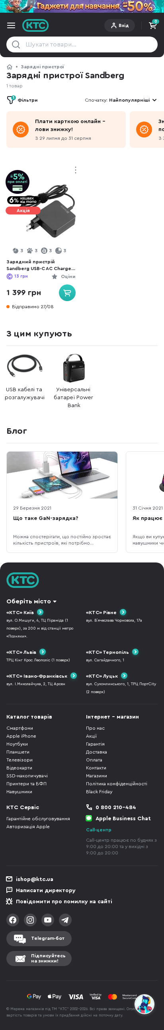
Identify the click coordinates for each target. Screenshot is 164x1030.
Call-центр (98, 829)
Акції (91, 736)
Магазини (96, 775)
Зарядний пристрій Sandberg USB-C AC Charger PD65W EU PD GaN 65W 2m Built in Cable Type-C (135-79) (41, 265)
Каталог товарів (29, 717)
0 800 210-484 (116, 807)
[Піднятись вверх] (145, 982)
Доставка (96, 752)
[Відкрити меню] (11, 25)
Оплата (94, 760)
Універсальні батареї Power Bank (74, 397)
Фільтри (25, 99)
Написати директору (46, 890)
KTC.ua (35, 25)
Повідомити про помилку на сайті (64, 901)
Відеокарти (19, 767)
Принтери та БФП (26, 783)
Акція (23, 210)
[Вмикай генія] (82, 6)
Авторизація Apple (28, 826)
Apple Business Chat (123, 818)
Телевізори (19, 760)
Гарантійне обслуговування (38, 818)
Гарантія (95, 744)
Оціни (68, 276)
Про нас (95, 728)
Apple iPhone (21, 736)
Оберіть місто (28, 601)
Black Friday (99, 791)
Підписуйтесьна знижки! (48, 958)
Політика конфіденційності (116, 783)
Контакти (96, 767)
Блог (16, 431)
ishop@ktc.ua (34, 879)
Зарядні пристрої (42, 66)
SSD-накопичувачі (27, 775)
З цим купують (39, 333)
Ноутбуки (17, 744)
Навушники (19, 791)
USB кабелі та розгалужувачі (25, 393)
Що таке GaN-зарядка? (45, 518)
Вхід (124, 25)
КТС (9, 67)
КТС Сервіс (22, 807)
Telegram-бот (47, 938)
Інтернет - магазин (112, 717)
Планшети (17, 752)
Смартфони (19, 728)
